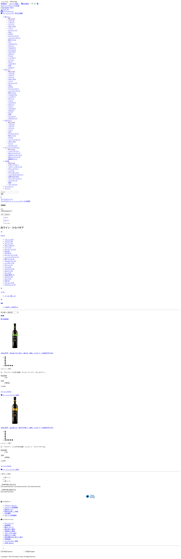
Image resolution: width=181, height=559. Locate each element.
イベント (8, 188)
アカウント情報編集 (11, 507)
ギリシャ (11, 46)
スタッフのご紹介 (11, 533)
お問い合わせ (9, 543)
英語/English (39, 551)
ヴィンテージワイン (15, 178)
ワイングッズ (12, 180)
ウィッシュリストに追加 (10, 395)
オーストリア (12, 30)
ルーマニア (12, 50)
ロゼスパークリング (15, 155)
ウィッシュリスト (8, 13)
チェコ (10, 56)
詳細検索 (5, 319)
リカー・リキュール (15, 167)
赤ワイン (8, 17)
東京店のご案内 (10, 529)
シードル (11, 170)
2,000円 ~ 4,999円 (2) (11, 307)
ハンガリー (12, 58)
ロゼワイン (8, 120)
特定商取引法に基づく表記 (14, 537)
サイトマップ (9, 523)
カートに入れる (6, 391)
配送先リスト (9, 509)
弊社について (9, 527)
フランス (11, 20)
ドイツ (10, 28)
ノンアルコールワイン (15, 174)
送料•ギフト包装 (10, 535)
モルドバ (11, 54)
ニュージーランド (14, 38)
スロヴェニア (12, 118)
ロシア (10, 61)
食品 (9, 182)
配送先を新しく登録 (11, 511)
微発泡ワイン (12, 159)
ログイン (4, 5)
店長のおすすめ (13, 176)
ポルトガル (12, 26)
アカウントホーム (11, 505)
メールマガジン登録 (11, 541)
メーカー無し (10, 296)
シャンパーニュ (13, 151)
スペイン (11, 24)
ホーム (6, 217)
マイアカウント (8, 11)
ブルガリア (12, 48)
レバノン (11, 60)
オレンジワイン (13, 169)
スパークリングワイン (12, 147)
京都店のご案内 (10, 531)
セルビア (11, 67)
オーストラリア (13, 36)
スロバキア (12, 63)
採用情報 (8, 539)
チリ (9, 42)
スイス (10, 100)
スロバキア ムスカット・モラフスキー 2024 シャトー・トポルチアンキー (27, 427)
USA (9, 32)
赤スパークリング (14, 157)
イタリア (11, 22)
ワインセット (9, 186)
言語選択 (26, 4)
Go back (12, 18)
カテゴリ (4, 9)
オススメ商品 (13, 4)
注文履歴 (19, 13)
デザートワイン (13, 165)
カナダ (10, 34)
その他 (7, 161)
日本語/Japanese (18, 551)
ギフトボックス (13, 172)
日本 (9, 65)
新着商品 (4, 4)
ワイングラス (12, 184)
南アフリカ (12, 40)
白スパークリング (14, 153)
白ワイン (8, 69)
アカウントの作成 (13, 5)
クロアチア (12, 52)
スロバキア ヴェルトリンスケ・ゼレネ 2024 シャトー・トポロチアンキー (27, 353)
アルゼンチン (12, 44)
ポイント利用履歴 (11, 515)
